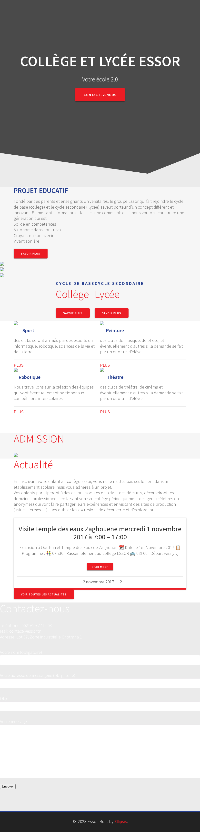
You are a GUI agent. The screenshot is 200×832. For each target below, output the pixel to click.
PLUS (18, 365)
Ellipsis (120, 821)
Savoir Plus (30, 253)
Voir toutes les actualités (44, 594)
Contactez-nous (100, 95)
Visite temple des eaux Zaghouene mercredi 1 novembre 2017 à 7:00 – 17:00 (100, 532)
